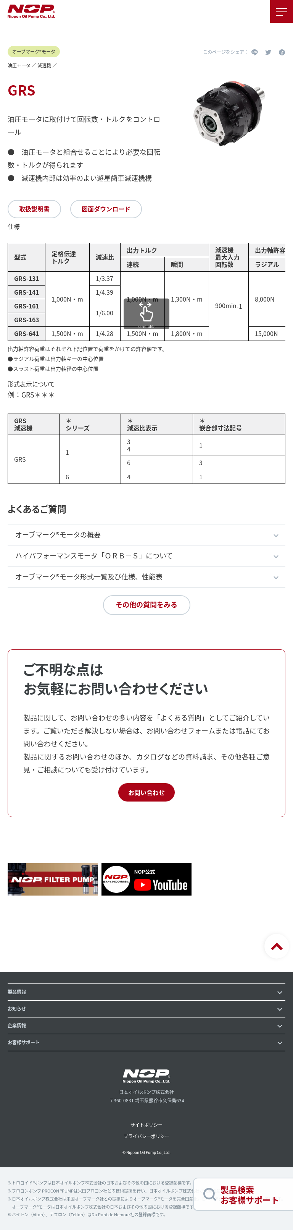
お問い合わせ (146, 792)
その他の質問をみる (146, 604)
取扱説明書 (34, 208)
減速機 (44, 65)
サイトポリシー (146, 1124)
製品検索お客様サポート (250, 1194)
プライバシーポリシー (146, 1136)
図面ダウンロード (106, 208)
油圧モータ (19, 65)
